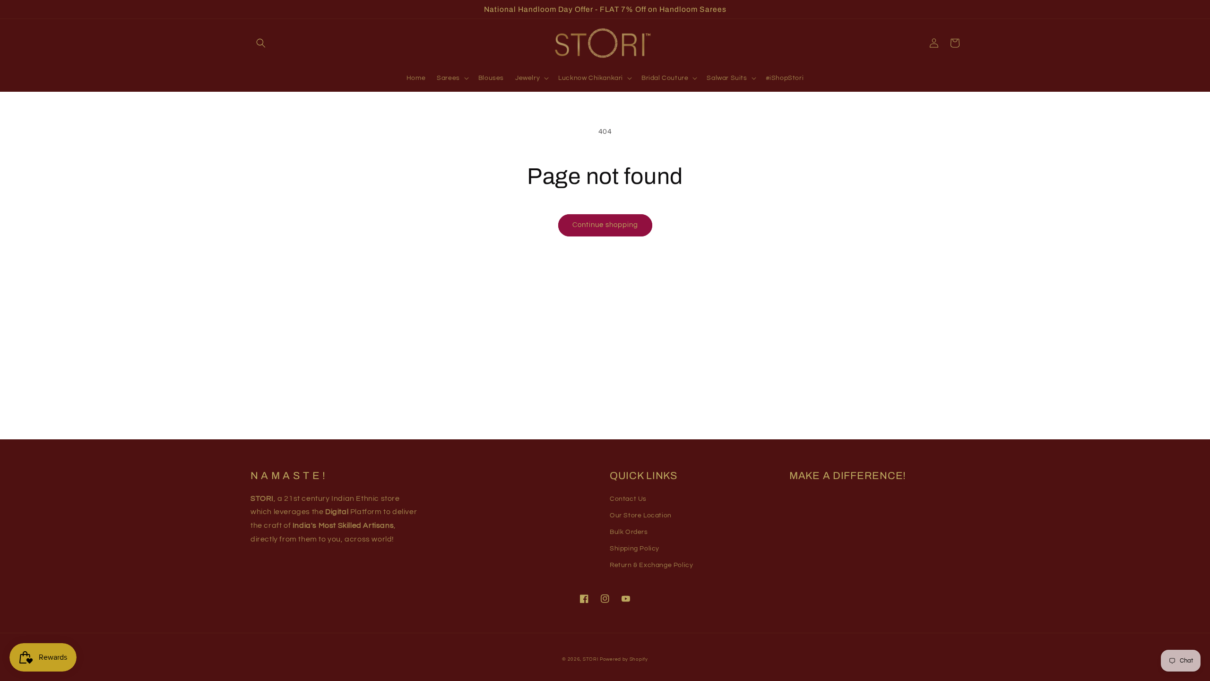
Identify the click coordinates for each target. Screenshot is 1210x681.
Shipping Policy (634, 548)
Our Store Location (641, 515)
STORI (590, 659)
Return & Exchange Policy (651, 565)
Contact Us (628, 499)
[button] (261, 43)
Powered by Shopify (624, 659)
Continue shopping (605, 224)
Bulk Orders (629, 532)
